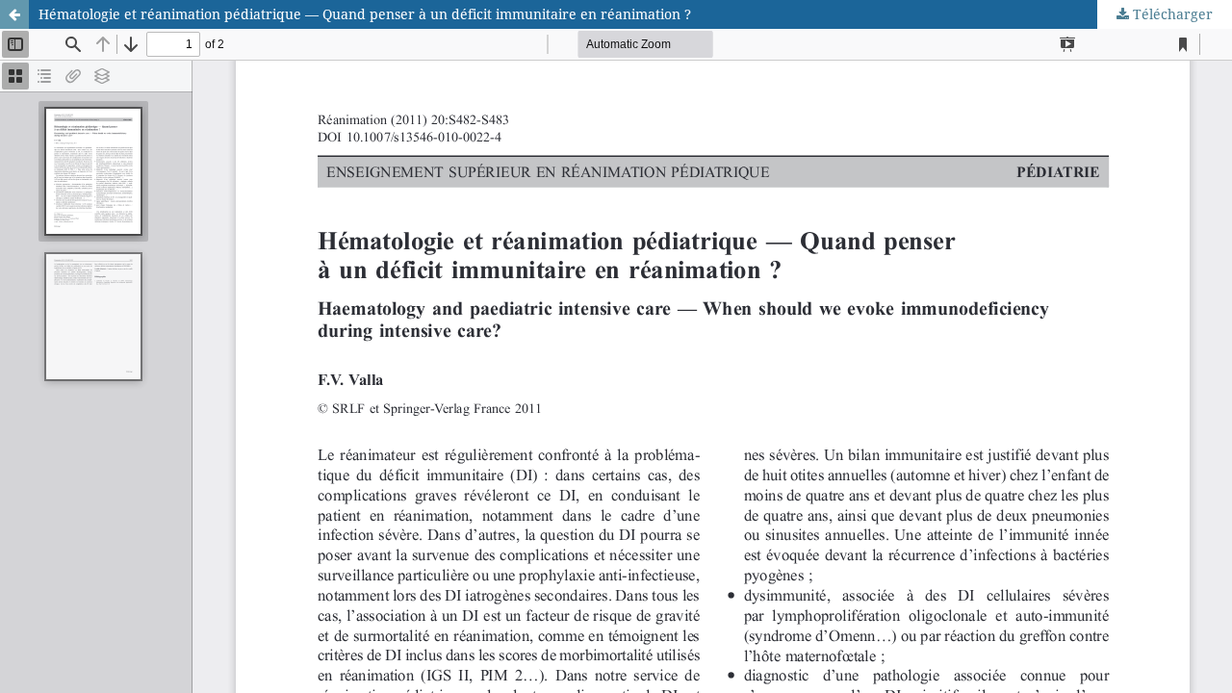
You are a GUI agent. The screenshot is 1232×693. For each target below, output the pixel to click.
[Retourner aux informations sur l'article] (14, 14)
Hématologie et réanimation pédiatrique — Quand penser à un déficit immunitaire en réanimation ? (364, 14)
